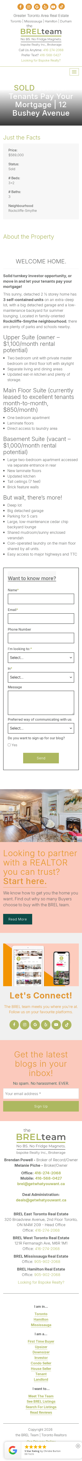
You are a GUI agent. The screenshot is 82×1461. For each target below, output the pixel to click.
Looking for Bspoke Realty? (41, 60)
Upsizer (41, 1346)
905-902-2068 (47, 1261)
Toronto (41, 1313)
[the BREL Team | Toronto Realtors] (41, 34)
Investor (41, 1357)
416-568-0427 (50, 55)
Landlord (41, 1379)
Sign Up (41, 1106)
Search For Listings (41, 1406)
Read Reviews (41, 1412)
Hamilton (41, 1319)
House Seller (41, 1368)
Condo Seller (41, 1363)
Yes (14, 745)
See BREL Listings (41, 1401)
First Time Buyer (41, 1341)
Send (41, 758)
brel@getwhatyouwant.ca (41, 1183)
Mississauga (41, 1324)
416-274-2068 (53, 50)
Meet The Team (41, 1396)
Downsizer (41, 1352)
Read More (17, 919)
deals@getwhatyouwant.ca (41, 1200)
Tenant (41, 1373)
